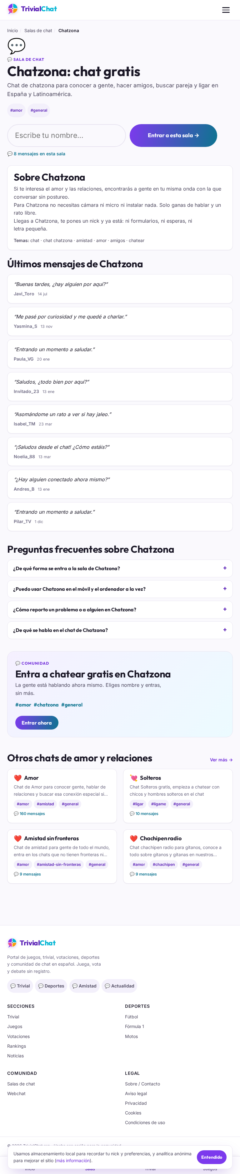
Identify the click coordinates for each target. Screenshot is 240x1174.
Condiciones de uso (145, 1122)
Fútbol (131, 1016)
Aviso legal (136, 1093)
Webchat (16, 1093)
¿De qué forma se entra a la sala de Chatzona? (66, 568)
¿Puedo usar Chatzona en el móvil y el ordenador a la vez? (79, 589)
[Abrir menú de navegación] (226, 10)
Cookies (133, 1112)
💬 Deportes (51, 985)
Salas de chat (38, 30)
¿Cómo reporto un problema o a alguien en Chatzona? (74, 609)
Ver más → (221, 759)
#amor (16, 110)
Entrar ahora (37, 723)
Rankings (16, 1046)
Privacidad (136, 1103)
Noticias (15, 1055)
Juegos (14, 1026)
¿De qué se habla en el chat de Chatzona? (60, 630)
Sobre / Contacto (142, 1083)
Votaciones (18, 1036)
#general (39, 110)
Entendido (211, 1157)
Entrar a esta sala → (173, 135)
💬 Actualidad (119, 985)
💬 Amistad (84, 985)
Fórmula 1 (134, 1026)
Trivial (13, 1016)
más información (73, 1160)
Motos (131, 1036)
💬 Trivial (20, 985)
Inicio (12, 30)
